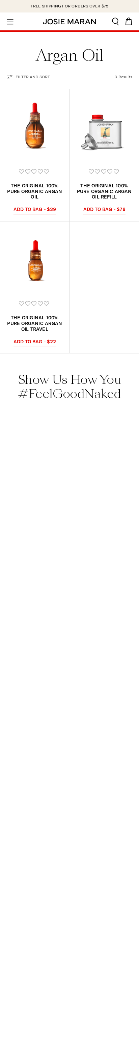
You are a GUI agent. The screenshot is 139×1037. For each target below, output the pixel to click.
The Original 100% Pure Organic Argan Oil (34, 191)
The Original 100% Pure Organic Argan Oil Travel (34, 323)
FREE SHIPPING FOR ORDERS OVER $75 (70, 5)
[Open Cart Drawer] (129, 21)
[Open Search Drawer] (115, 21)
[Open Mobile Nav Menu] (10, 21)
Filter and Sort (33, 76)
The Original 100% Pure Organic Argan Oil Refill (104, 191)
